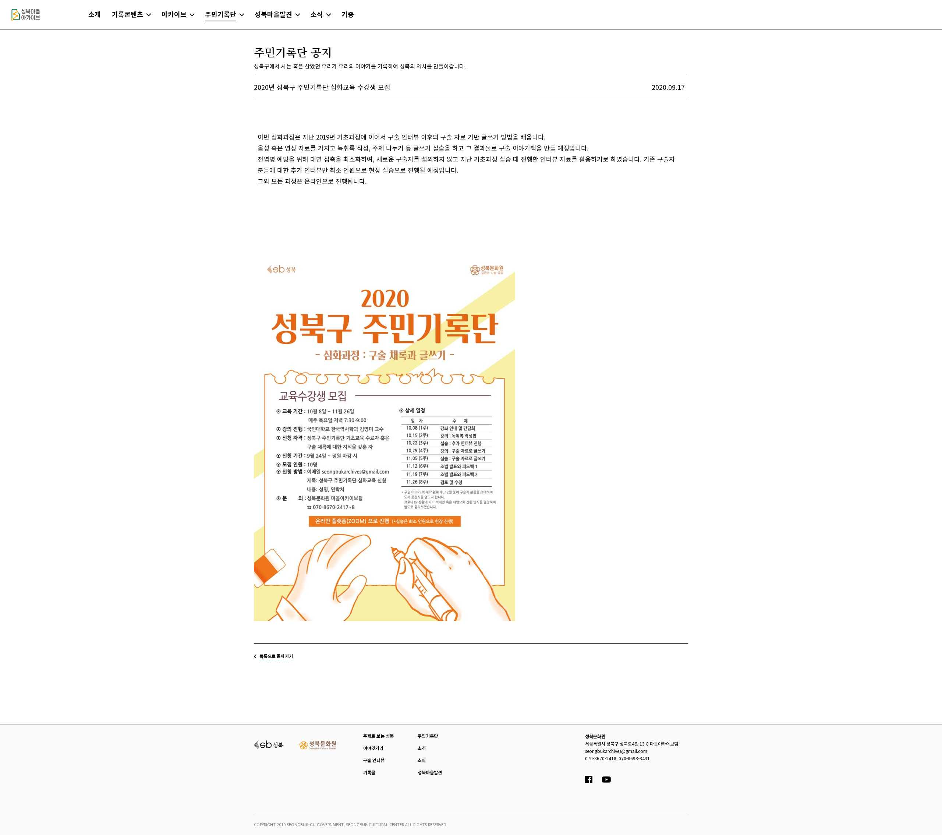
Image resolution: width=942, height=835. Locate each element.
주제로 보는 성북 (378, 736)
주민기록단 (428, 736)
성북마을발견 (430, 772)
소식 (422, 760)
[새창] (269, 744)
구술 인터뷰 (374, 760)
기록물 (369, 772)
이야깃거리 (373, 748)
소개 (422, 748)
